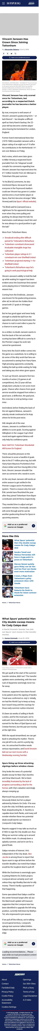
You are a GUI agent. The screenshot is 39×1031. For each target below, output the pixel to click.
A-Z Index (27, 1000)
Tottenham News (14, 602)
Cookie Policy (7, 996)
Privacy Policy (8, 992)
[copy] (15, 53)
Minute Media (14, 1012)
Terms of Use (28, 992)
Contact (5, 983)
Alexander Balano (12, 49)
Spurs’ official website (26, 201)
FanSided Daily (8, 988)
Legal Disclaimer (30, 996)
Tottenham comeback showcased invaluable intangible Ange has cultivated (19, 247)
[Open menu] (3, 3)
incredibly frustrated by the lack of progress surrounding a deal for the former (17, 784)
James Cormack (11, 638)
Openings (27, 979)
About (4, 979)
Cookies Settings (9, 1007)
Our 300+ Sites (29, 983)
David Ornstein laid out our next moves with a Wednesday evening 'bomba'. (19, 752)
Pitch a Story (28, 988)
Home (4, 602)
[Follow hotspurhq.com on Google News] (33, 525)
